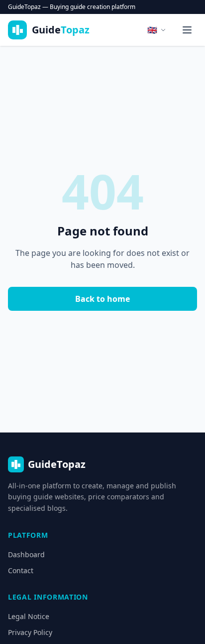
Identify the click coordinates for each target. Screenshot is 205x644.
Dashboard (26, 554)
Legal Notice (28, 616)
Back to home (102, 298)
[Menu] (187, 30)
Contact (20, 570)
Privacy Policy (30, 632)
